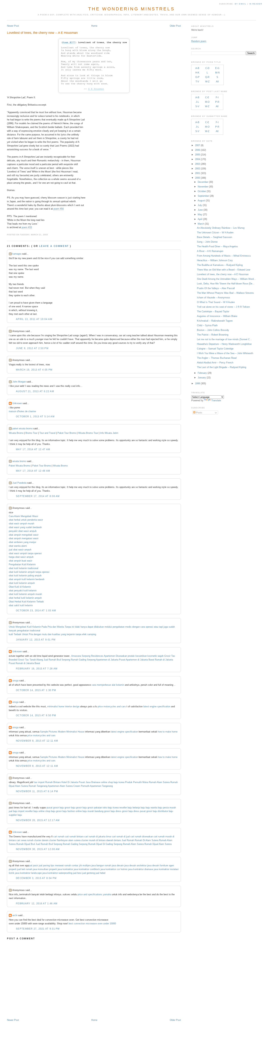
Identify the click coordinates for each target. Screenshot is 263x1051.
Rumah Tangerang (38, 786)
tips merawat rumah (60, 865)
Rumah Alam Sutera (159, 782)
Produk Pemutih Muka (136, 782)
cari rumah (58, 836)
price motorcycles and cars (112, 706)
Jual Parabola (19, 482)
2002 (197, 168)
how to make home (167, 731)
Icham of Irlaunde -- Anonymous (213, 297)
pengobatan (119, 626)
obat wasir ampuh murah (21, 523)
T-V (197, 81)
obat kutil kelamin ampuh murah (25, 594)
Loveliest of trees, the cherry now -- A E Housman (42, 32)
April (200, 219)
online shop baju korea (112, 782)
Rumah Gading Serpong (83, 659)
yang (63, 634)
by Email (240, 4)
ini (73, 626)
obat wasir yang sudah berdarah (25, 527)
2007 (197, 145)
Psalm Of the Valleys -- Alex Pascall (216, 288)
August (201, 200)
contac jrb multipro (81, 865)
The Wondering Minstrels (131, 8)
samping (91, 634)
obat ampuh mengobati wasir (23, 534)
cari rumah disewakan (141, 836)
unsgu (15, 680)
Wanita (60, 626)
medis (128, 626)
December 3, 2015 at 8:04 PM (36, 878)
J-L (197, 102)
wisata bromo (19, 461)
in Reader (256, 4)
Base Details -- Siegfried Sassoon (214, 237)
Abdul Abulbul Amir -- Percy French (215, 362)
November (203, 186)
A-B (197, 68)
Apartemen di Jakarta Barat (140, 659)
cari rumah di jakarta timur (97, 836)
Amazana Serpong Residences (87, 656)
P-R (217, 102)
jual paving (44, 865)
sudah (172, 626)
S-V (197, 106)
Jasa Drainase (93, 782)
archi (14, 915)
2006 (197, 150)
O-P (197, 77)
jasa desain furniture (157, 865)
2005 (197, 154)
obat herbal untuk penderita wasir (26, 519)
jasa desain (118, 865)
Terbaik (17, 634)
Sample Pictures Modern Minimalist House (62, 731)
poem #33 (27, 227)
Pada (44, 626)
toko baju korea (111, 807)
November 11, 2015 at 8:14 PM (37, 791)
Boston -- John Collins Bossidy (213, 330)
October (202, 191)
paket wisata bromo (22, 428)
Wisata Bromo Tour (88, 433)
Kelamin (36, 626)
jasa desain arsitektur (135, 865)
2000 (197, 178)
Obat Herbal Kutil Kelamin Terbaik (26, 601)
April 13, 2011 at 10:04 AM (34, 319)
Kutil (29, 626)
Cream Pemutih (81, 786)
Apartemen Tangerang (101, 786)
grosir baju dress (112, 811)
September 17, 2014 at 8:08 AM (38, 496)
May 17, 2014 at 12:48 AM (33, 470)
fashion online (74, 811)
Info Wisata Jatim (109, 433)
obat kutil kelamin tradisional (23, 568)
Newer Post (13, 25)
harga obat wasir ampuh (21, 557)
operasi (149, 626)
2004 (197, 159)
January (202, 377)
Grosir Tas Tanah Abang (30, 659)
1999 (197, 383)
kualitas (56, 634)
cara (142, 626)
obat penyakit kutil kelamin (22, 590)
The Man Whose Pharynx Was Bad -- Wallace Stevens (225, 293)
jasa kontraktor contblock (87, 869)
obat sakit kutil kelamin (21, 605)
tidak (77, 626)
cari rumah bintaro (74, 836)
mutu (44, 634)
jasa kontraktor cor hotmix (114, 869)
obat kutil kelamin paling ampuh (25, 575)
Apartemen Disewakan (115, 656)
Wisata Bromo (16, 433)
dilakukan (99, 626)
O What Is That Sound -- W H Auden (216, 302)
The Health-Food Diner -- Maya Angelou (217, 246)
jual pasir (33, 865)
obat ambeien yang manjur (22, 542)
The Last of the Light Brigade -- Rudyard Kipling (221, 367)
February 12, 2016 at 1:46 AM (36, 903)
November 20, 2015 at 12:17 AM (38, 820)
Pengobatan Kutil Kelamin (22, 564)
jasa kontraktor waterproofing (57, 873)
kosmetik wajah (155, 656)
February (202, 373)
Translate (216, 400)
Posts (198, 412)
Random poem (198, 41)
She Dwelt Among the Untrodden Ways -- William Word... (226, 279)
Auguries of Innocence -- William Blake (217, 316)
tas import (39, 782)
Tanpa (68, 626)
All (217, 81)
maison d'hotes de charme (22, 411)
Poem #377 (68, 42)
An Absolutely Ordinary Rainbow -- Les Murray (221, 228)
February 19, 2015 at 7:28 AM (36, 668)
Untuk (12, 626)
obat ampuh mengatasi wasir (23, 538)
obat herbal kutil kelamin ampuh (25, 598)
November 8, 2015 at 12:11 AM (37, 740)
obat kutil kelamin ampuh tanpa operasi (29, 572)
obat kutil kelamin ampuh (22, 583)
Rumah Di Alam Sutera (146, 840)
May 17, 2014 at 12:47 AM (33, 449)
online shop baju (46, 811)
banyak (12, 630)
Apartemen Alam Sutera (60, 786)
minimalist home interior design (63, 706)
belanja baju (139, 807)
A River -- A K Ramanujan (210, 251)
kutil (11, 634)
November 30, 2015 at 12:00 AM (38, 849)
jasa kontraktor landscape (28, 873)
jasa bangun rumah (101, 865)
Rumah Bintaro (53, 782)
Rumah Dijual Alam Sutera (158, 844)
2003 (197, 164)
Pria (50, 626)
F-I (217, 97)
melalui (108, 626)
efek (84, 634)
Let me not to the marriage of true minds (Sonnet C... (224, 339)
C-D (207, 68)
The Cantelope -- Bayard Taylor (213, 311)
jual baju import (17, 811)
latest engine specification (156, 706)
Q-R (207, 77)
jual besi (77, 873)
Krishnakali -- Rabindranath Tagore (215, 320)
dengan (136, 626)
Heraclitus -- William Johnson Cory (215, 260)
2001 (197, 173)
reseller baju (125, 807)
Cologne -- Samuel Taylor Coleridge (215, 348)
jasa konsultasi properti (45, 869)
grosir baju (70, 807)
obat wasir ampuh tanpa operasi (25, 553)
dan (54, 626)
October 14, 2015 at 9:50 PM (36, 715)
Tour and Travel (47, 433)
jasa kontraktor (65, 869)
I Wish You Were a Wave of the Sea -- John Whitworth (225, 353)
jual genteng (88, 873)
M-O (207, 102)
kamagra (16, 253)
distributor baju (165, 811)
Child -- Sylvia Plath (207, 325)
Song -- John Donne (207, 241)
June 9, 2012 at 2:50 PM (32, 348)
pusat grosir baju (55, 807)
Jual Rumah (128, 840)
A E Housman (96, 89)
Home (94, 25)
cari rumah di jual (121, 836)
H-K (197, 72)
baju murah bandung (92, 811)
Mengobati (21, 626)
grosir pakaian (94, 807)
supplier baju (15, 815)
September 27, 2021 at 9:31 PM (38, 928)
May (200, 214)
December (203, 182)
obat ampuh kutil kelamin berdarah (26, 579)
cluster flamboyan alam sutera (65, 840)
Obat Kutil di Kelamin (20, 586)
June (200, 209)
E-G (217, 68)
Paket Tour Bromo (67, 433)
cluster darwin (41, 840)
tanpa (78, 634)
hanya (84, 626)
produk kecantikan (137, 656)
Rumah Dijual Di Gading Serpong (105, 844)
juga (166, 626)
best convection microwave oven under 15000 (92, 923)
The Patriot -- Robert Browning (212, 334)
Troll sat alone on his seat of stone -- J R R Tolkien (223, 306)
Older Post (175, 25)
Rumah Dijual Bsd (25, 844)
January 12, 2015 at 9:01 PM (35, 639)
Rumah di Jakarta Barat (28, 663)
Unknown (17, 403)
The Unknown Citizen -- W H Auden (215, 232)
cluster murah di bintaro (93, 840)
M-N (217, 72)
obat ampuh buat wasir (20, 560)
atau (156, 626)
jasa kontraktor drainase (140, 869)
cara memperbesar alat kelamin (108, 685)
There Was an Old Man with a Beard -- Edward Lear (223, 269)
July (200, 205)
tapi (161, 626)
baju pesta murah (167, 807)
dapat (90, 626)
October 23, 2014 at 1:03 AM (36, 610)
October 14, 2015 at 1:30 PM (36, 690)
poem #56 (58, 208)
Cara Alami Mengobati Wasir (23, 516)
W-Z (207, 81)
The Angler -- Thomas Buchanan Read (217, 358)
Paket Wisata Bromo (19, 465)
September (203, 196)
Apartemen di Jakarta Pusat (110, 659)
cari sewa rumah (24, 840)
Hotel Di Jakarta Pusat (73, 782)
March (201, 223)
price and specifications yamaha (94, 894)
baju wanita (151, 807)
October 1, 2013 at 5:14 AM (35, 416)
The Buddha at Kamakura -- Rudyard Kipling (220, 265)
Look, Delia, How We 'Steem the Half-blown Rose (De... (225, 283)
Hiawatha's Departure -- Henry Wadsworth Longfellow (224, 344)
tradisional (35, 630)
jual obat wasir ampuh (20, 549)
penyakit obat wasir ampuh (22, 531)
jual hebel (100, 873)
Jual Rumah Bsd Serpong (57, 659)
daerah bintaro (113, 840)
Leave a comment (54, 246)
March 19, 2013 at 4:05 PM (34, 369)
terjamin (71, 634)
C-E (207, 97)
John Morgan (19, 381)
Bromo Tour (31, 433)
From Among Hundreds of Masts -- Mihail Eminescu (224, 255)
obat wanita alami (18, 546)
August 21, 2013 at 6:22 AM (35, 391)
